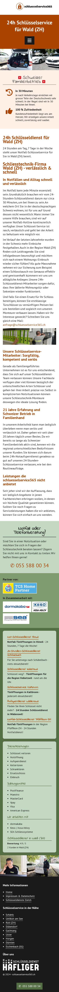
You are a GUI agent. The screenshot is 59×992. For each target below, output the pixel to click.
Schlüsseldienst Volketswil (22, 669)
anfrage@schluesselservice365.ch (24, 325)
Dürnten (10, 942)
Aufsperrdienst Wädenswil (23, 701)
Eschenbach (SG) (14, 946)
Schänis (10, 914)
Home (9, 892)
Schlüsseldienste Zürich (18, 900)
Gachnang (11, 930)
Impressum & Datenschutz (20, 896)
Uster (9, 934)
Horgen (10, 938)
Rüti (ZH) (11, 922)
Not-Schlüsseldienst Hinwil (23, 637)
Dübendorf (11, 926)
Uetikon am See (14, 918)
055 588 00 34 (32, 565)
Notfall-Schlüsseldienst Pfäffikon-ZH (29, 719)
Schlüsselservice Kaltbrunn (22, 687)
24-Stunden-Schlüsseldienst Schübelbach (23, 653)
